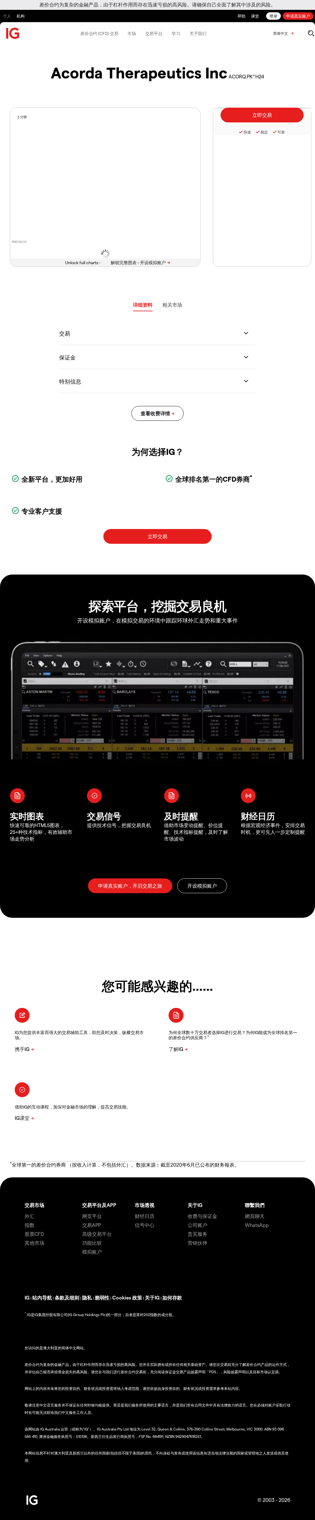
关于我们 (198, 33)
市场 (131, 33)
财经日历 (144, 1216)
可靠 (281, 132)
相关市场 (172, 305)
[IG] (13, 33)
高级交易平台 (97, 1234)
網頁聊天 (255, 1216)
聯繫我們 (255, 1205)
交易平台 (153, 33)
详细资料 (143, 305)
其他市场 (34, 1243)
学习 (176, 33)
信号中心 (144, 1225)
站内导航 (42, 1297)
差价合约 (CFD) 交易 (99, 33)
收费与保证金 (202, 1216)
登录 (273, 16)
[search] (311, 33)
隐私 (87, 1297)
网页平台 (92, 1216)
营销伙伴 (197, 1243)
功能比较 (92, 1243)
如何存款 (172, 1297)
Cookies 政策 (127, 1297)
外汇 (29, 1216)
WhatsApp (257, 1225)
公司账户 (197, 1225)
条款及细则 (67, 1297)
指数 (29, 1225)
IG (27, 1297)
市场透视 (144, 1205)
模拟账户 (92, 1252)
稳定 (264, 132)
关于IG (195, 1205)
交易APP (91, 1225)
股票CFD (34, 1234)
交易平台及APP (99, 1205)
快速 (247, 132)
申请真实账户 (298, 16)
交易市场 (34, 1205)
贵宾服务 (197, 1234)
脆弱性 (102, 1297)
